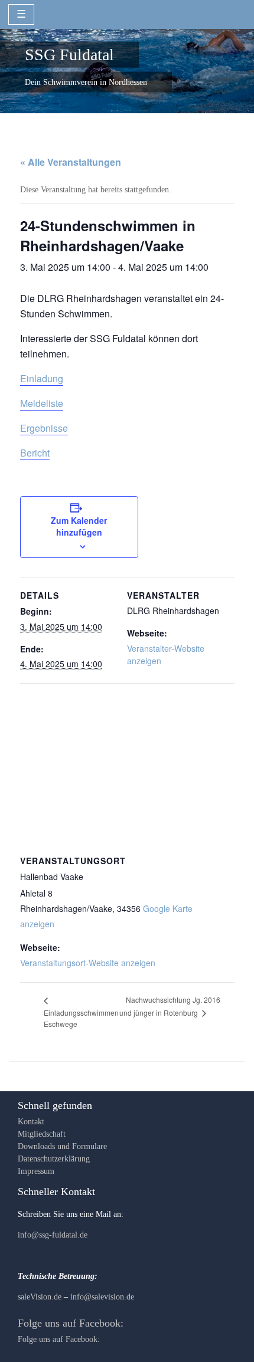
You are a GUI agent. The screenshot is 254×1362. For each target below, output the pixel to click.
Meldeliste (41, 403)
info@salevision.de (102, 1296)
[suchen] (234, 13)
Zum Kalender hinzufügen (79, 526)
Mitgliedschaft (42, 1134)
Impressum (36, 1171)
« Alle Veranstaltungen (70, 162)
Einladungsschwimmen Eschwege (81, 1017)
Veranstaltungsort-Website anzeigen (87, 963)
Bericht (35, 453)
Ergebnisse (44, 428)
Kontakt (31, 1121)
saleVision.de (39, 1296)
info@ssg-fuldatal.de (52, 1234)
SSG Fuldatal (69, 54)
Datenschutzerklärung (54, 1158)
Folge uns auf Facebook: (70, 1323)
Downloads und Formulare (62, 1146)
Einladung (41, 378)
